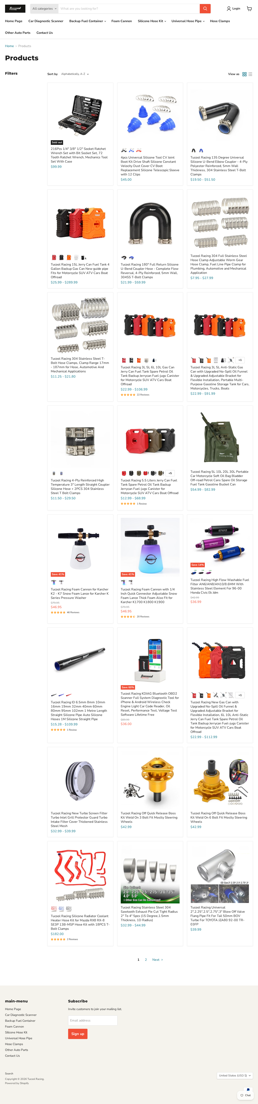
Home (9, 46)
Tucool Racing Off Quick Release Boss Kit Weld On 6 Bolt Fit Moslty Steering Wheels (218, 817)
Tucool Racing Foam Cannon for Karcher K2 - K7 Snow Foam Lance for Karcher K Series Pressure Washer (80, 593)
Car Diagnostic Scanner (45, 21)
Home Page (13, 21)
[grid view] (244, 74)
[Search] (205, 8)
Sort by (52, 74)
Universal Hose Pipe (187, 21)
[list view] (250, 74)
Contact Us (44, 33)
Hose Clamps (220, 21)
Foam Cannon (121, 21)
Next (156, 960)
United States (233, 1075)
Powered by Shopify (17, 1083)
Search (9, 1073)
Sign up (77, 1033)
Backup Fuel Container (86, 21)
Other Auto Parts (17, 33)
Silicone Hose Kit (151, 21)
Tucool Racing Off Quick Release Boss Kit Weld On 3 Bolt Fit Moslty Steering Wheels (149, 817)
